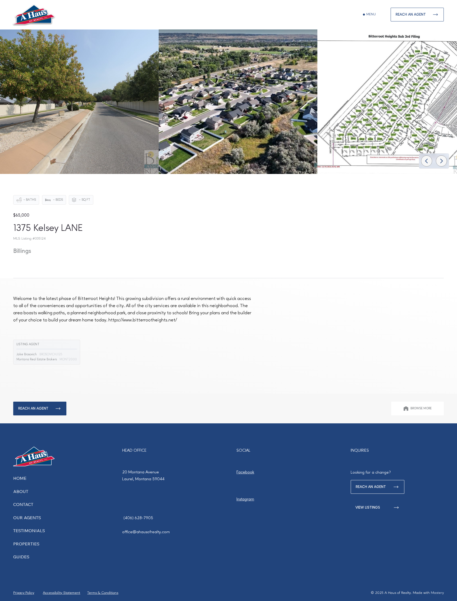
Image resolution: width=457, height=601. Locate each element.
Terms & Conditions (102, 593)
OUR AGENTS (27, 517)
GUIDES (21, 556)
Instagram (245, 499)
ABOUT (20, 491)
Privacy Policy (23, 593)
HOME (19, 478)
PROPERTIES (26, 543)
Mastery (437, 593)
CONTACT (23, 504)
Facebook (245, 472)
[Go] (426, 161)
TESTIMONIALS (29, 530)
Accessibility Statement (61, 593)
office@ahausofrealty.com (146, 532)
